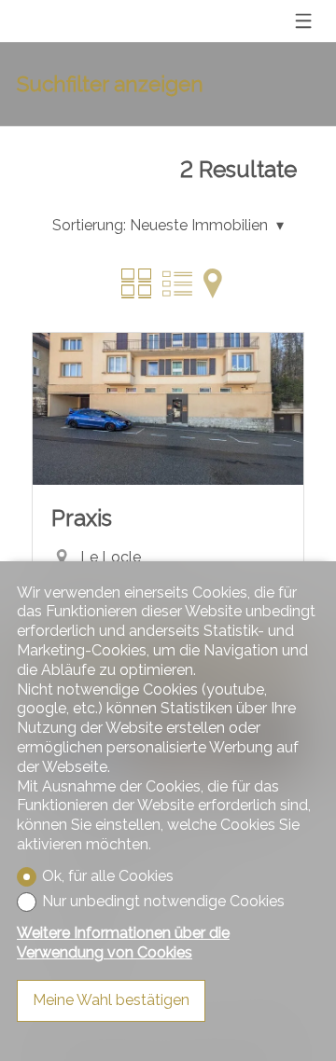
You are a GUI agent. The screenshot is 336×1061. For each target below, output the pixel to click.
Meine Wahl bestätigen (111, 1000)
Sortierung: (89, 225)
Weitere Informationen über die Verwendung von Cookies (123, 942)
